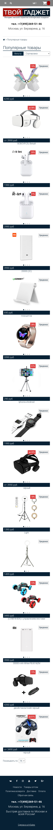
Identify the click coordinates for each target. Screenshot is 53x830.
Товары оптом (31, 787)
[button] (24, 95)
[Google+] (42, 781)
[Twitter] (36, 781)
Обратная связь (25, 795)
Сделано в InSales (26, 825)
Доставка (31, 791)
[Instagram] (23, 781)
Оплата (41, 791)
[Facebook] (16, 781)
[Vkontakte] (10, 781)
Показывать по (10, 761)
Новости (17, 787)
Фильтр (17, 53)
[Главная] (4, 40)
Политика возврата (15, 791)
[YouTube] (29, 781)
